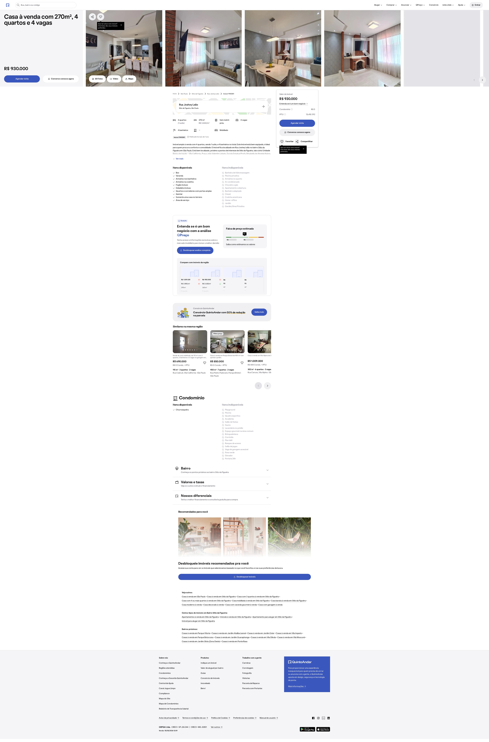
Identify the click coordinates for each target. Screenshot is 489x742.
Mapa (130, 79)
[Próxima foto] (202, 341)
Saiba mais (259, 312)
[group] (190, 353)
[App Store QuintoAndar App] (323, 729)
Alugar (377, 5)
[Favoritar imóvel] (100, 16)
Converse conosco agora (62, 79)
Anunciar (405, 5)
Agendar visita (22, 79)
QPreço (419, 5)
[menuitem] (378, 5)
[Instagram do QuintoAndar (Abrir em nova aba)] (318, 718)
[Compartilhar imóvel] (92, 16)
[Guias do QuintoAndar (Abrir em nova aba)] (323, 718)
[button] (222, 470)
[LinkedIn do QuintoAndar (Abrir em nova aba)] (328, 718)
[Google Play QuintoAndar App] (307, 729)
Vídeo (115, 79)
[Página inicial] (7, 5)
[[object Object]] (121, 25)
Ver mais (180, 159)
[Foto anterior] (177, 341)
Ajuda (460, 5)
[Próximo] (482, 80)
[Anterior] (474, 80)
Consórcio (433, 5)
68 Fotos (99, 79)
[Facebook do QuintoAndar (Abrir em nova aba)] (313, 718)
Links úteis (447, 5)
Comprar (390, 5)
